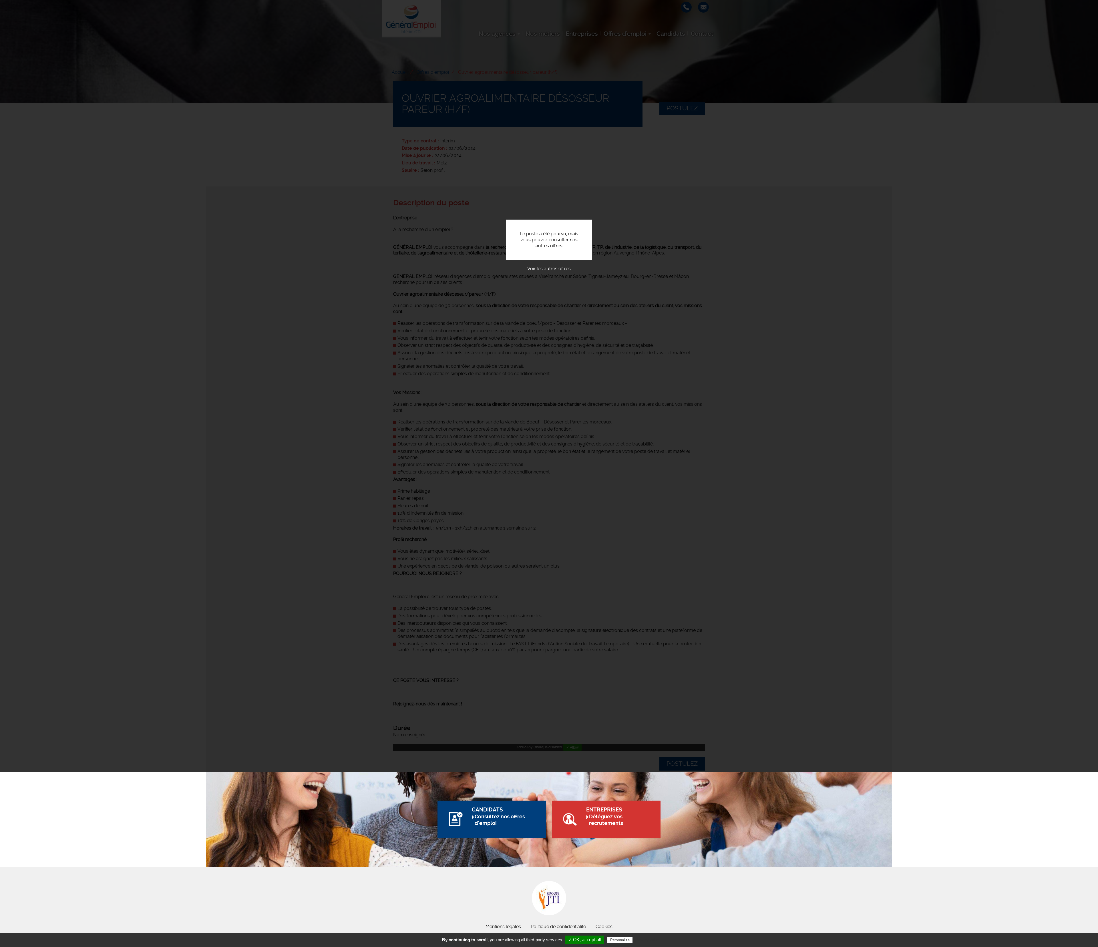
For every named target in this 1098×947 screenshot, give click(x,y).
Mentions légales (503, 926)
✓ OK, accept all (584, 939)
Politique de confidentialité (558, 926)
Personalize (620, 940)
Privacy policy (647, 940)
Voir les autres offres (549, 268)
